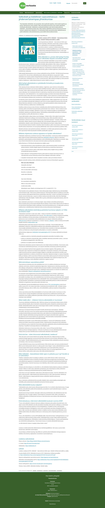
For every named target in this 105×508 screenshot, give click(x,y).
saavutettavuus (39, 470)
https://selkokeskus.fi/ (30, 445)
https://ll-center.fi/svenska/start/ (32, 443)
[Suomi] (28, 5)
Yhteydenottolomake (52, 478)
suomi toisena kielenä (52, 470)
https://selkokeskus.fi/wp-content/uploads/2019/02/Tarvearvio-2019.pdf (37, 455)
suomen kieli (45, 470)
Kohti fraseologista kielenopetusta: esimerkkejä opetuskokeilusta (77, 84)
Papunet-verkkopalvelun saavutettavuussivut (39, 271)
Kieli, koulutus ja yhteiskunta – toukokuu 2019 (77, 42)
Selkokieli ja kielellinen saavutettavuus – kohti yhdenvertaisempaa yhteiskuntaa (76, 52)
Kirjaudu (68, 3)
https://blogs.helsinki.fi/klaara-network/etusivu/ (38, 441)
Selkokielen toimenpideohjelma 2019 (42, 232)
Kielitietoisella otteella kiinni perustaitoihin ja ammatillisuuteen (78, 47)
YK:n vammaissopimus (54, 284)
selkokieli (34, 470)
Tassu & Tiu (67, 12)
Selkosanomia (22, 220)
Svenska (59, 3)
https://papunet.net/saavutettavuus (49, 457)
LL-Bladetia (51, 220)
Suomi (51, 3)
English (54, 3)
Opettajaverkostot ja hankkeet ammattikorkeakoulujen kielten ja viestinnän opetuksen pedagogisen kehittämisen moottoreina (78, 91)
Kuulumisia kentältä (75, 12)
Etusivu (21, 12)
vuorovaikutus (59, 470)
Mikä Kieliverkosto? (29, 12)
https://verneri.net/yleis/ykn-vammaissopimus (41, 463)
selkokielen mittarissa (49, 137)
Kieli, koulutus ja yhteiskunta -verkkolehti (53, 12)
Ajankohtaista (39, 12)
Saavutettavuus (52, 504)
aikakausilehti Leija (32, 222)
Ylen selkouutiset (48, 215)
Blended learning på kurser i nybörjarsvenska (77, 79)
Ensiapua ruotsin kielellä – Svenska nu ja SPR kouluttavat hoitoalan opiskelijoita (78, 65)
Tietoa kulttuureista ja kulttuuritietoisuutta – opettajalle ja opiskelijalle (78, 59)
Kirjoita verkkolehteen (76, 104)
